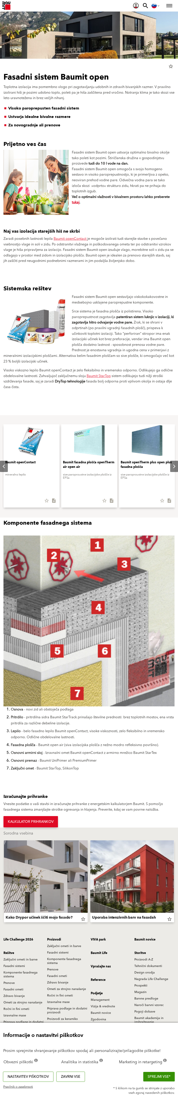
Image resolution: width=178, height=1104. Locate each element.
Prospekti (140, 985)
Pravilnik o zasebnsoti (18, 1086)
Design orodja (144, 972)
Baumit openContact (70, 239)
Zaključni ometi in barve (64, 946)
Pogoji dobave (144, 1011)
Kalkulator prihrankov (31, 822)
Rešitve (8, 953)
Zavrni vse (70, 1077)
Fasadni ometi (57, 976)
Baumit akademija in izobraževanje (148, 1020)
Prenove (52, 969)
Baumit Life (99, 953)
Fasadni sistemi (58, 952)
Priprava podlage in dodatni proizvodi (67, 1010)
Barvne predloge (146, 998)
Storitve (140, 953)
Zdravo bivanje (57, 982)
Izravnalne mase (58, 1002)
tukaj (75, 202)
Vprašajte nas (101, 966)
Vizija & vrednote (103, 1006)
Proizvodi (54, 939)
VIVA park (98, 939)
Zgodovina (98, 1019)
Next (170, 466)
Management (100, 1000)
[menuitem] (136, 5)
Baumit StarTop (99, 376)
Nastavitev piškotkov (28, 1077)
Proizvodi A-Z (143, 959)
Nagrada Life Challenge (151, 979)
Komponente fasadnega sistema (64, 961)
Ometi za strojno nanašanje (66, 989)
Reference (98, 980)
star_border (170, 66)
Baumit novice (144, 939)
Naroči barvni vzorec (149, 1005)
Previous (4, 882)
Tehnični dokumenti (148, 966)
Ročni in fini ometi (60, 995)
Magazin (140, 992)
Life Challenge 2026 (18, 939)
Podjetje (97, 993)
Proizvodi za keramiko (62, 1019)
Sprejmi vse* (159, 1077)
